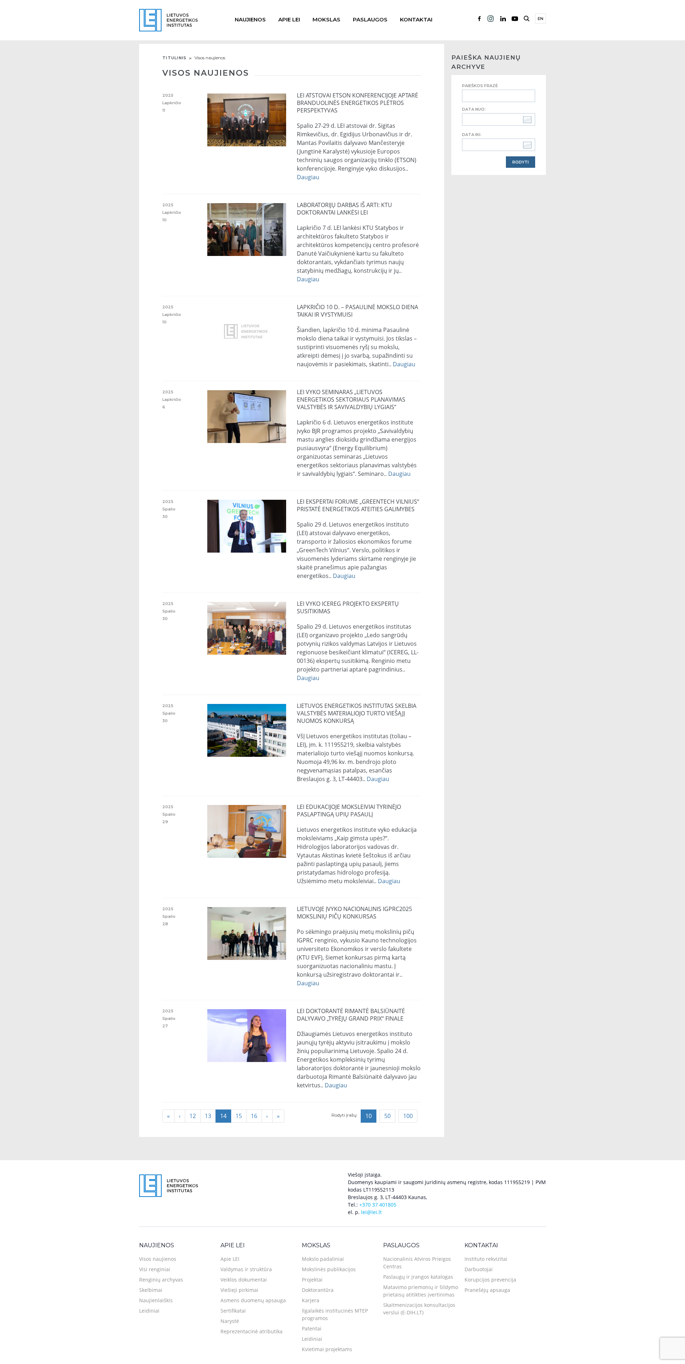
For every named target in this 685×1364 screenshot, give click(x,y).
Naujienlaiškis (156, 1300)
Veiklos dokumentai (243, 1279)
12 (192, 1116)
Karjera (310, 1300)
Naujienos (250, 19)
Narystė (229, 1321)
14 (223, 1116)
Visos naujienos (157, 1258)
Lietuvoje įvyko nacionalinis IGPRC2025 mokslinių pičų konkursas (354, 912)
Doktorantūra (318, 1290)
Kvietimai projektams (327, 1349)
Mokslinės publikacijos (329, 1269)
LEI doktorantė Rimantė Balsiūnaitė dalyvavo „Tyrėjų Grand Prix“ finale (351, 1014)
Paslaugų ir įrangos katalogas (418, 1276)
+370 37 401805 (377, 1204)
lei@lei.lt (371, 1212)
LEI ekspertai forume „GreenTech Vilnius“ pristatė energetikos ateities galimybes (358, 505)
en (540, 18)
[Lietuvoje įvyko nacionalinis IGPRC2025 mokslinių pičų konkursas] (246, 933)
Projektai (312, 1279)
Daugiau (308, 177)
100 (408, 1116)
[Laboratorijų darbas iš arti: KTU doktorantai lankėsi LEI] (246, 229)
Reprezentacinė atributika (251, 1331)
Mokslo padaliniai (323, 1258)
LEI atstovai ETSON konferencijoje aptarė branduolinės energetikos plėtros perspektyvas (357, 102)
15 (238, 1116)
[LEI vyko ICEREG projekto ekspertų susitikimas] (246, 627)
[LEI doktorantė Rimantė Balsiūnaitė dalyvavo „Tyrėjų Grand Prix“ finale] (246, 1035)
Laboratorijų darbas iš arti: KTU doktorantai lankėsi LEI (344, 208)
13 (208, 1116)
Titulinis (174, 57)
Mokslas (326, 19)
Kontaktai (416, 19)
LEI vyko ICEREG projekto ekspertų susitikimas (348, 607)
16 (254, 1116)
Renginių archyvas (161, 1279)
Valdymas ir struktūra (246, 1269)
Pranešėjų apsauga (487, 1290)
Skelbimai (150, 1290)
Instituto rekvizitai (486, 1258)
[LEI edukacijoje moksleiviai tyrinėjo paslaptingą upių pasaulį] (246, 831)
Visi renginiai (154, 1269)
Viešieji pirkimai (239, 1290)
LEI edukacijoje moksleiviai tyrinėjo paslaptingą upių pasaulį (349, 810)
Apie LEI (289, 19)
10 (368, 1116)
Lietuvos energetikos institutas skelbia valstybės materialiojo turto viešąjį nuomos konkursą (356, 713)
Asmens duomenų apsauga (253, 1300)
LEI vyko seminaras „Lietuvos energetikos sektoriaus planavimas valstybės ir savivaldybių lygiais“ (351, 399)
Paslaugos (370, 19)
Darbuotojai (479, 1269)
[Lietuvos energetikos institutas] (168, 19)
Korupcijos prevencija (490, 1279)
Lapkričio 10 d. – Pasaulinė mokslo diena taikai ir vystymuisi (357, 310)
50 (387, 1116)
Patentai (311, 1328)
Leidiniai (149, 1310)
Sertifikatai (233, 1310)
